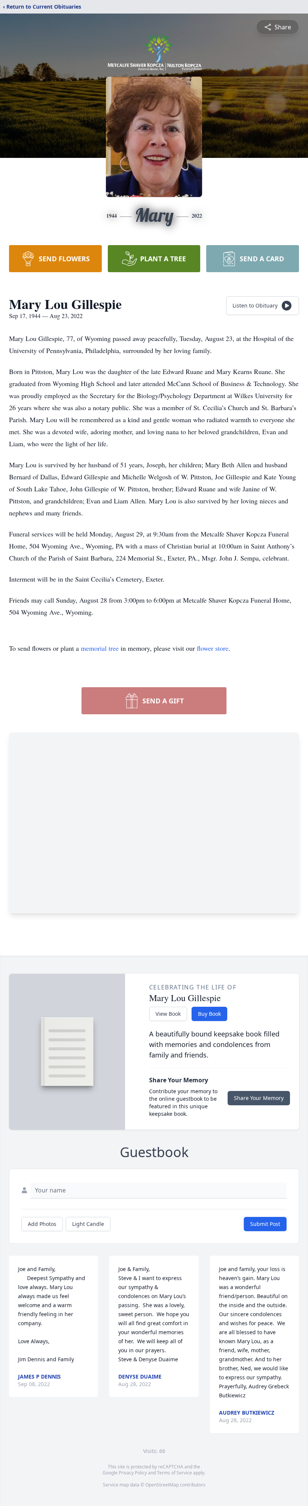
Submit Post (265, 1223)
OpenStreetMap (162, 1485)
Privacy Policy (133, 1473)
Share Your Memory (259, 1097)
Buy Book (209, 1013)
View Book (168, 1013)
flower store (212, 648)
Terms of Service (174, 1473)
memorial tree (100, 648)
